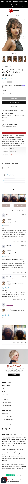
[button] (2, 10)
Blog (3, 388)
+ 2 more (22, 338)
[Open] (3, 480)
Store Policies (5, 394)
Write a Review (21, 206)
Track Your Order (6, 385)
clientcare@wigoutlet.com (11, 424)
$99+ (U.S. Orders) (14, 110)
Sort (13, 210)
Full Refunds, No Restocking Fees (10, 121)
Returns (4, 397)
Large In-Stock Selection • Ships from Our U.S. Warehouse (13, 115)
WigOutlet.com (6, 437)
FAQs (3, 391)
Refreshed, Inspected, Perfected (9, 125)
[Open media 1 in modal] (23, 20)
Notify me (14, 106)
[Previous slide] (4, 36)
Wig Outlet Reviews (6, 402)
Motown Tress (6, 66)
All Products (9, 15)
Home (3, 15)
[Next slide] (23, 36)
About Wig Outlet (6, 399)
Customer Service (6, 405)
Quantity (4, 90)
